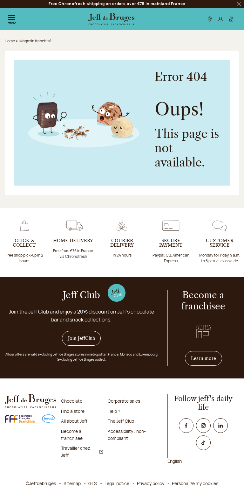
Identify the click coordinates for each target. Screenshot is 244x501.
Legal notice (117, 483)
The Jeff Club (121, 421)
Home (10, 41)
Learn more (206, 358)
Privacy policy (150, 483)
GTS (92, 483)
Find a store (73, 411)
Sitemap (72, 483)
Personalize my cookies (195, 483)
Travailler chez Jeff (75, 451)
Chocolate (71, 401)
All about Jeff (74, 421)
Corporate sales (124, 401)
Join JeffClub (81, 338)
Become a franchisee (72, 434)
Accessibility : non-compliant (127, 434)
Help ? (114, 411)
